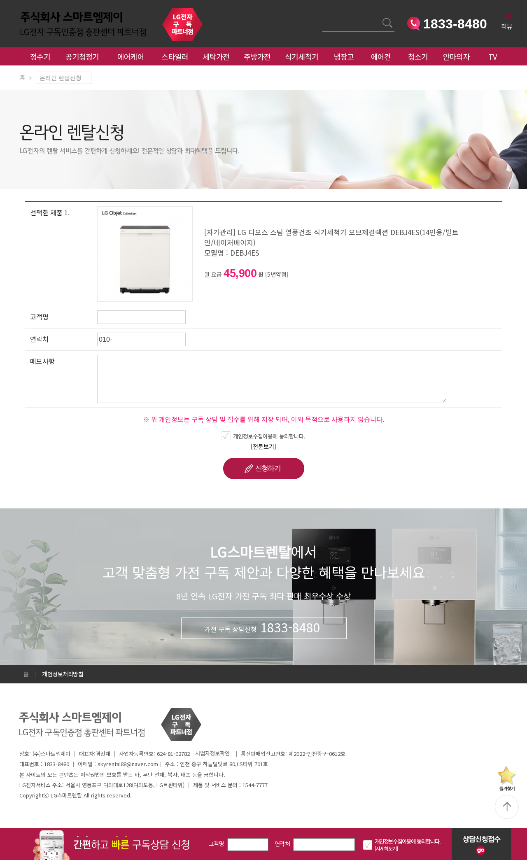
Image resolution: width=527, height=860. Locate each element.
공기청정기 (82, 56)
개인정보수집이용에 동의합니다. (269, 436)
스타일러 (174, 56)
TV (492, 56)
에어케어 (130, 56)
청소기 (418, 56)
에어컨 (381, 56)
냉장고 (344, 56)
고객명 (216, 843)
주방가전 (257, 56)
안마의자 (458, 56)
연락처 (282, 843)
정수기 (40, 56)
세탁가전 (216, 56)
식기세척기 (302, 56)
